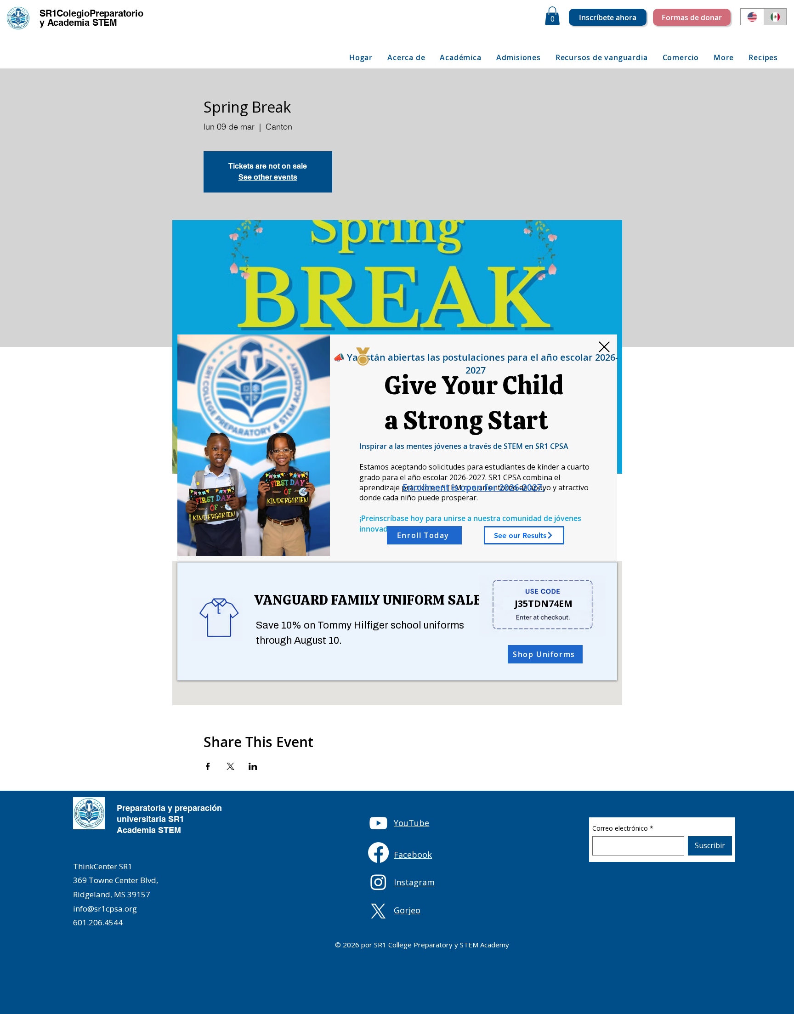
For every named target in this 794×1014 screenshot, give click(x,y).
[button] (604, 346)
